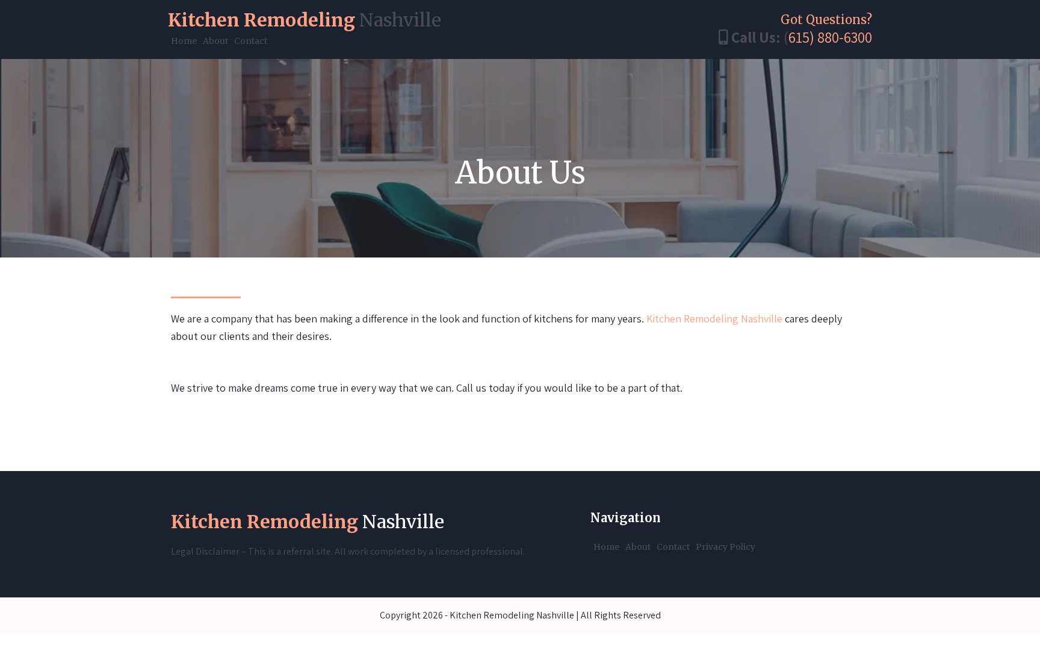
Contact (250, 40)
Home (184, 40)
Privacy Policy (725, 546)
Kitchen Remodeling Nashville (714, 318)
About (215, 40)
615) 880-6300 (830, 37)
